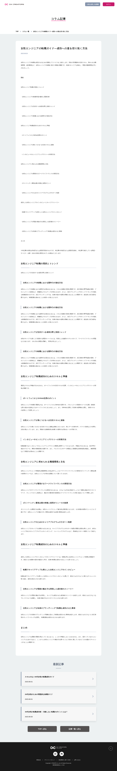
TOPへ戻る (42, 729)
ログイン (108, 4)
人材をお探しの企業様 (93, 4)
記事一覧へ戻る (75, 729)
